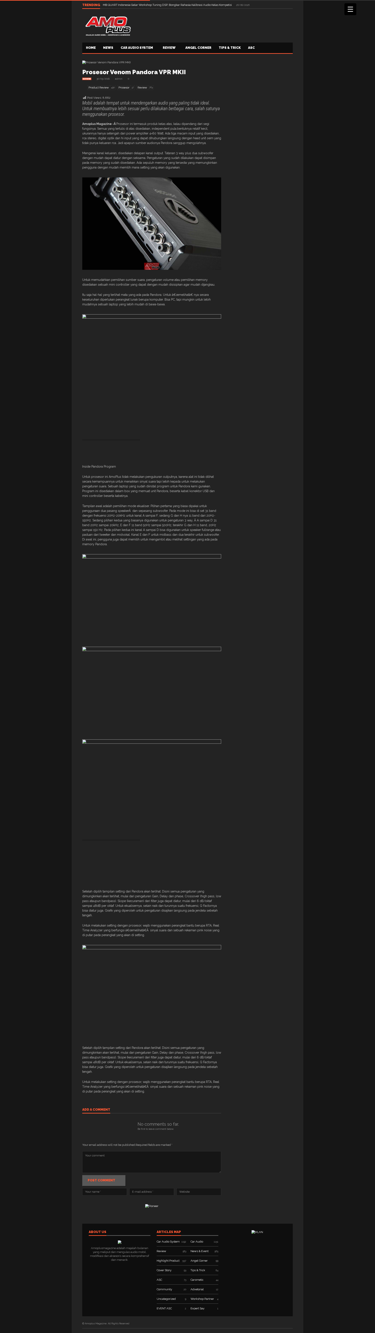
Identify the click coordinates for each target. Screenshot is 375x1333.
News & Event (200, 1251)
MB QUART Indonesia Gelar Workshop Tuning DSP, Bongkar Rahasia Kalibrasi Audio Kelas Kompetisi (167, 5)
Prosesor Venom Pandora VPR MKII (134, 72)
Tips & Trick (230, 48)
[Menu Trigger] (350, 9)
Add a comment (96, 1110)
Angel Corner (198, 48)
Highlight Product (168, 1260)
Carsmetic (197, 1279)
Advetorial (197, 1289)
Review (169, 48)
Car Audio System (137, 48)
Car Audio (197, 1241)
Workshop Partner (202, 1298)
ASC (251, 48)
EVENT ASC (164, 1308)
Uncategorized (166, 1298)
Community (164, 1289)
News (108, 48)
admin (118, 78)
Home (91, 48)
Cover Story (164, 1270)
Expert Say (197, 1308)
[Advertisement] (214, 25)
